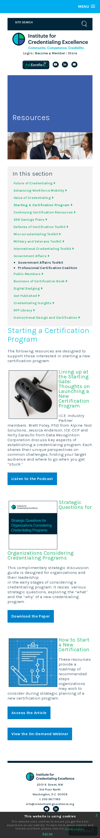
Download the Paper (30, 616)
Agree (47, 834)
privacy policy (74, 828)
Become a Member (50, 53)
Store (72, 53)
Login (28, 53)
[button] (87, 6)
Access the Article (29, 712)
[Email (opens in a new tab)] (74, 64)
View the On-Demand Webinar (39, 734)
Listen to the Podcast (32, 478)
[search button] (84, 24)
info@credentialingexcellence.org (50, 804)
